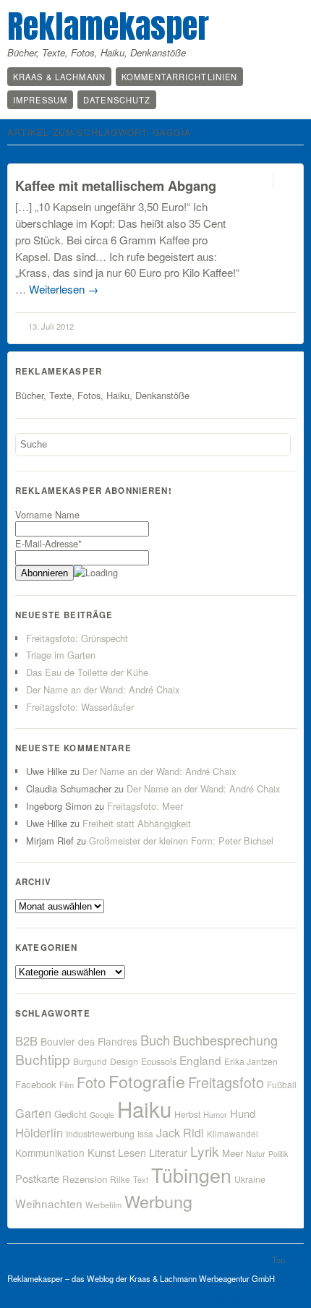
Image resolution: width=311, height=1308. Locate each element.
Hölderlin (39, 1132)
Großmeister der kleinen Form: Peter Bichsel (181, 840)
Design (124, 1061)
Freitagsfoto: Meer (145, 806)
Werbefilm (103, 1204)
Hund (242, 1113)
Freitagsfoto (226, 1082)
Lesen (132, 1152)
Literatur (168, 1152)
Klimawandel (232, 1133)
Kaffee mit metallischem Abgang (115, 185)
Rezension (84, 1179)
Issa (145, 1133)
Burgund (90, 1061)
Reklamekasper (108, 26)
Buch (155, 1039)
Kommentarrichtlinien (179, 76)
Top (278, 1259)
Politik (278, 1153)
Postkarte (37, 1178)
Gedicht (70, 1114)
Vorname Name (47, 514)
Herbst (187, 1114)
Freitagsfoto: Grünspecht (77, 638)
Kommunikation (50, 1152)
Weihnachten (48, 1203)
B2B (26, 1040)
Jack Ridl (180, 1132)
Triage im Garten (60, 655)
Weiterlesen (63, 288)
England (200, 1060)
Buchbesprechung (225, 1039)
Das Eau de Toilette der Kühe (87, 672)
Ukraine (249, 1179)
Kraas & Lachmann (59, 76)
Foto (91, 1082)
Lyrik (204, 1150)
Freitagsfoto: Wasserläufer (80, 707)
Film (66, 1084)
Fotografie (146, 1081)
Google (102, 1114)
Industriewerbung (100, 1133)
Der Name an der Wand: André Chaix (102, 689)
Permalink (260, 180)
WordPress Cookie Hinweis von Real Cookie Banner (135, 1299)
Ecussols (158, 1061)
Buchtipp (42, 1059)
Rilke (120, 1179)
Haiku (144, 1108)
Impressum (40, 100)
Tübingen (191, 1174)
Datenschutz (116, 100)
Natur (255, 1153)
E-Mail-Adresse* (48, 543)
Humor (215, 1114)
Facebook (35, 1084)
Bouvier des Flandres (89, 1041)
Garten (33, 1112)
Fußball (282, 1084)
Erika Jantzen (251, 1061)
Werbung (158, 1201)
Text (140, 1179)
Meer (232, 1153)
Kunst (101, 1152)
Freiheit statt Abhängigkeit (136, 823)
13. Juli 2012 (51, 326)
